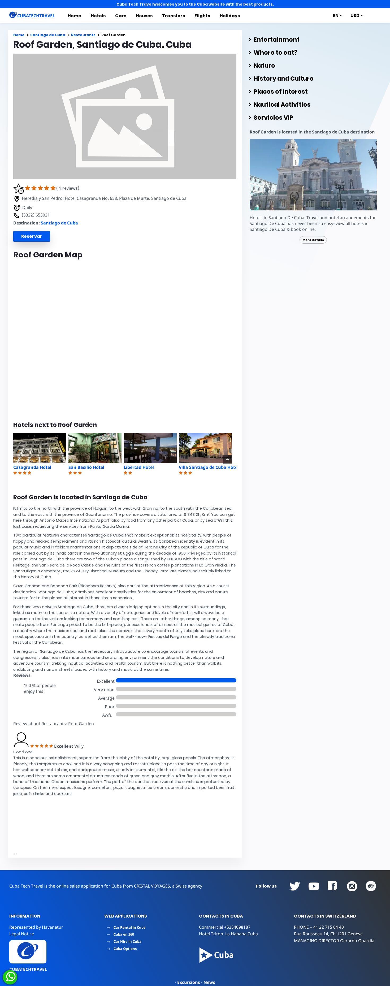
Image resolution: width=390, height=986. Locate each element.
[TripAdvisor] (371, 886)
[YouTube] (294, 886)
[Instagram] (352, 886)
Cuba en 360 (124, 934)
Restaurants (83, 34)
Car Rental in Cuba (130, 927)
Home (74, 16)
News (209, 982)
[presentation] (227, 459)
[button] (18, 192)
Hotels (98, 16)
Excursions (188, 982)
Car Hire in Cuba (127, 941)
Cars (120, 16)
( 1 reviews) (67, 188)
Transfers (173, 16)
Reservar (31, 236)
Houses (144, 16)
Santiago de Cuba (47, 34)
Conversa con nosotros (46, 977)
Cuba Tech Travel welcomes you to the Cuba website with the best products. (195, 4)
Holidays (230, 16)
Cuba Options (125, 948)
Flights (202, 16)
